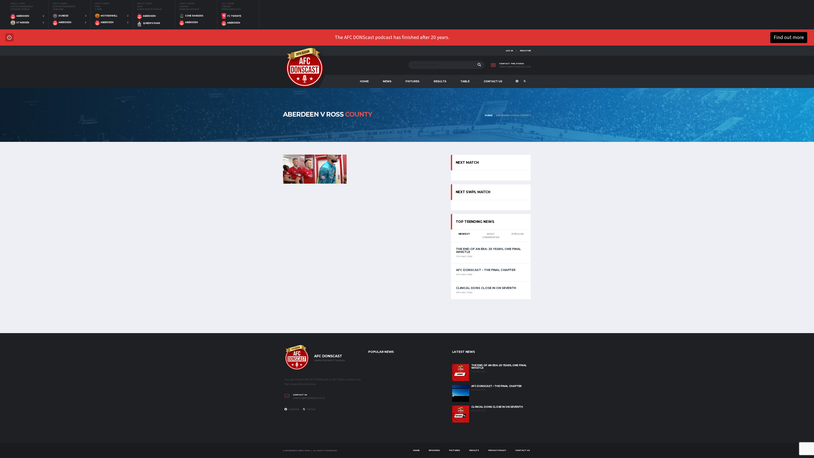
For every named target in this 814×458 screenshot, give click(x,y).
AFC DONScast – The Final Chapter (486, 270)
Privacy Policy (497, 450)
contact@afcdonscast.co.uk (515, 67)
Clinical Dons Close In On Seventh (486, 288)
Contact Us (493, 81)
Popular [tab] (517, 233)
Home (364, 81)
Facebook (294, 409)
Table (465, 81)
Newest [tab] (464, 233)
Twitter (310, 409)
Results (440, 81)
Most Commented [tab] (490, 235)
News (387, 81)
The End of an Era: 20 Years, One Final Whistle (488, 250)
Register (525, 50)
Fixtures (412, 81)
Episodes (434, 450)
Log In (509, 50)
